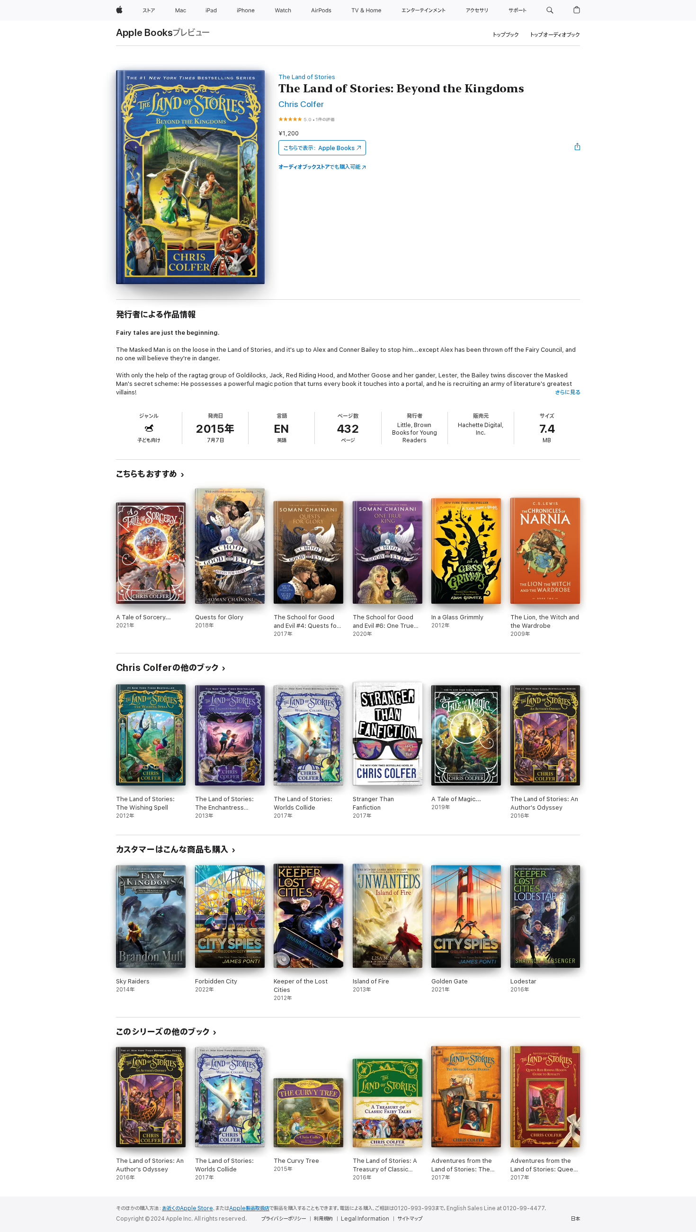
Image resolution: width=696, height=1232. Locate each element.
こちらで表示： (319, 148)
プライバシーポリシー (283, 1218)
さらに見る (567, 392)
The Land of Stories (306, 76)
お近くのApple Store (187, 1208)
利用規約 (323, 1218)
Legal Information (365, 1218)
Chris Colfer (301, 104)
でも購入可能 (319, 166)
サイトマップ (409, 1218)
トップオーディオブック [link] (555, 34)
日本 (575, 1218)
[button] (550, 10)
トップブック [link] (506, 34)
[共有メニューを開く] (577, 148)
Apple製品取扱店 (249, 1208)
